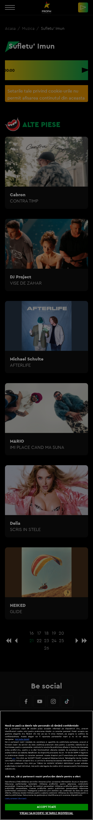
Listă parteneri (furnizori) (16, 798)
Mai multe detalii (22, 739)
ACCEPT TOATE (46, 807)
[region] (46, 765)
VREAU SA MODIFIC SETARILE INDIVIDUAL (46, 813)
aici (13, 758)
